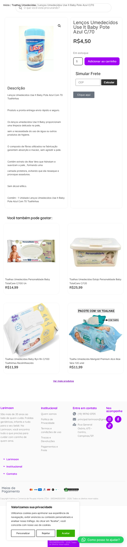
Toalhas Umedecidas (24, 5)
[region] (43, 521)
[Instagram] (109, 419)
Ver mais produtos (63, 381)
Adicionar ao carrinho (102, 61)
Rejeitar (46, 533)
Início (6, 5)
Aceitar (66, 533)
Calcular (109, 82)
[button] (59, 26)
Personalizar (23, 533)
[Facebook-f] (118, 419)
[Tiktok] (109, 426)
